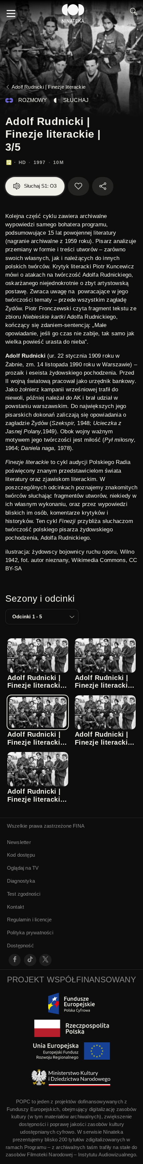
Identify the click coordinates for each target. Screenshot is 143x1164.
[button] (41, 616)
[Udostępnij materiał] (102, 186)
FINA (78, 826)
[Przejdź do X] (45, 960)
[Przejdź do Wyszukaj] (134, 13)
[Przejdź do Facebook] (15, 960)
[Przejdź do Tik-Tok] (30, 960)
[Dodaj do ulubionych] (78, 186)
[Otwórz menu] (11, 13)
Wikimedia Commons (98, 560)
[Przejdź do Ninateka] (73, 13)
